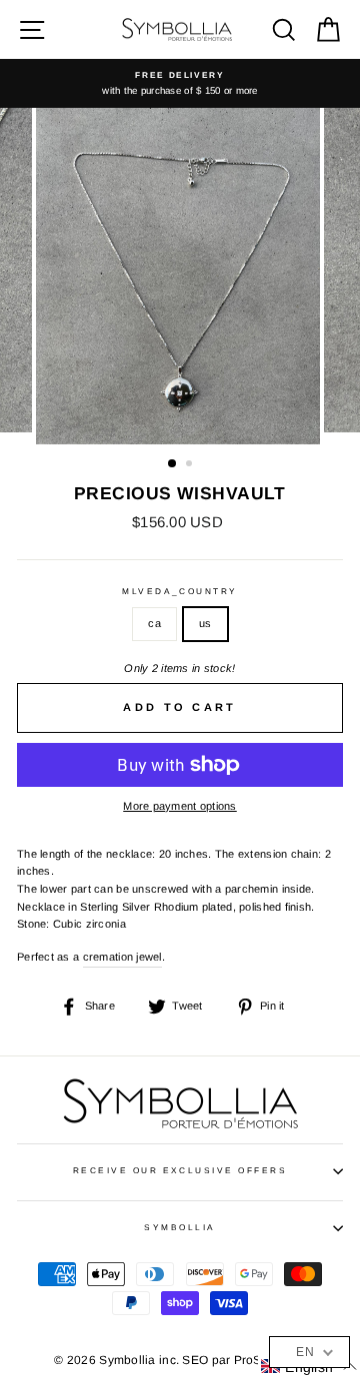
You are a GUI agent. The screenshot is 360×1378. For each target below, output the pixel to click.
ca (154, 623)
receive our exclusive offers (180, 1170)
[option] (180, 83)
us (205, 623)
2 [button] (191, 465)
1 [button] (173, 464)
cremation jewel (122, 957)
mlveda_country (180, 591)
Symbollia (179, 1227)
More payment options (180, 806)
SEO (195, 1360)
